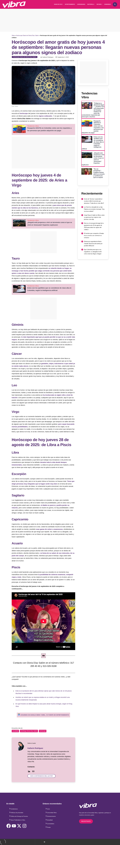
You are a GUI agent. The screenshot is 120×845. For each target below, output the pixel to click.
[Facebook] (8, 826)
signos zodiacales (45, 116)
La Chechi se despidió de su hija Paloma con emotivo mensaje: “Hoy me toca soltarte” (94, 209)
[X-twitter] (19, 826)
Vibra (13, 35)
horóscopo (24, 113)
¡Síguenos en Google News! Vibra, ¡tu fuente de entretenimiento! (44, 715)
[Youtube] (14, 826)
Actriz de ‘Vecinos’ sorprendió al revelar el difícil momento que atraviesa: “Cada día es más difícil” (94, 201)
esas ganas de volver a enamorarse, (49, 529)
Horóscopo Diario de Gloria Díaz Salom (27, 35)
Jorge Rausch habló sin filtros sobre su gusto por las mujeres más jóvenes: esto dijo (94, 217)
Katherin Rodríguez (47, 57)
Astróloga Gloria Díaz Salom (29, 731)
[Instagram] (24, 826)
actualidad (15, 731)
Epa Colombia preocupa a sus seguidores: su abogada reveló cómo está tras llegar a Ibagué (93, 251)
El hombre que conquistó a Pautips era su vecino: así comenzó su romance (94, 235)
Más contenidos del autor (41, 776)
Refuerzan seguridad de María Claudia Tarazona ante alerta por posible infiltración (93, 243)
